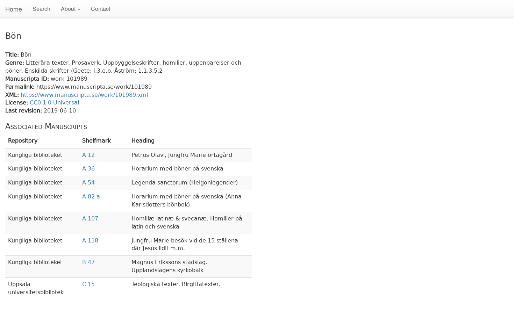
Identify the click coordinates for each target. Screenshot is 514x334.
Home (13, 8)
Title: (13, 54)
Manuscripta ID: (28, 78)
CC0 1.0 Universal (54, 102)
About (69, 9)
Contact (100, 9)
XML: (13, 95)
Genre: (15, 62)
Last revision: (24, 110)
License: (17, 102)
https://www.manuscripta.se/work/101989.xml (84, 95)
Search (41, 9)
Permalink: (20, 87)
